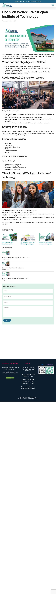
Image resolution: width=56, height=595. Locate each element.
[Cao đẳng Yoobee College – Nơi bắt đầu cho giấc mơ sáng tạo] (28, 237)
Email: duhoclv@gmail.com (34, 1)
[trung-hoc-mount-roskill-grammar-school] (5, 272)
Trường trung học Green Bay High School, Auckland (15, 257)
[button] (3, 239)
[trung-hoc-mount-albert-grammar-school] (5, 262)
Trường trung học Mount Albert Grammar (13, 268)
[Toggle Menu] (52, 5)
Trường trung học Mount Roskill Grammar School (15, 278)
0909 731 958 (23, 1)
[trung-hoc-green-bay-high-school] (5, 251)
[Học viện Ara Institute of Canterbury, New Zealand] (9, 237)
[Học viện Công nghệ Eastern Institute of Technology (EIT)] (46, 237)
